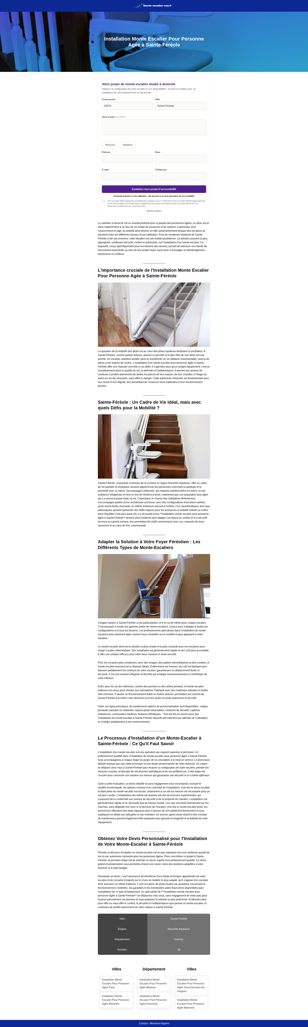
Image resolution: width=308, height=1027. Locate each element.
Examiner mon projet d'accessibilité (154, 189)
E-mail (105, 169)
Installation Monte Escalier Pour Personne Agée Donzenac (153, 1000)
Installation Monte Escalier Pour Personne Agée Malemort (190, 1004)
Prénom (106, 152)
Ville (157, 99)
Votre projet (113, 117)
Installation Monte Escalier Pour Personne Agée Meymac (153, 983)
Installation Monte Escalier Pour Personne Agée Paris (115, 983)
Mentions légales (154, 211)
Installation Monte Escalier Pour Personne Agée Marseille (115, 1000)
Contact (143, 1023)
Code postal (108, 99)
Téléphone (161, 169)
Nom (157, 152)
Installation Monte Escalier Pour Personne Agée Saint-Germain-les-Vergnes (191, 985)
